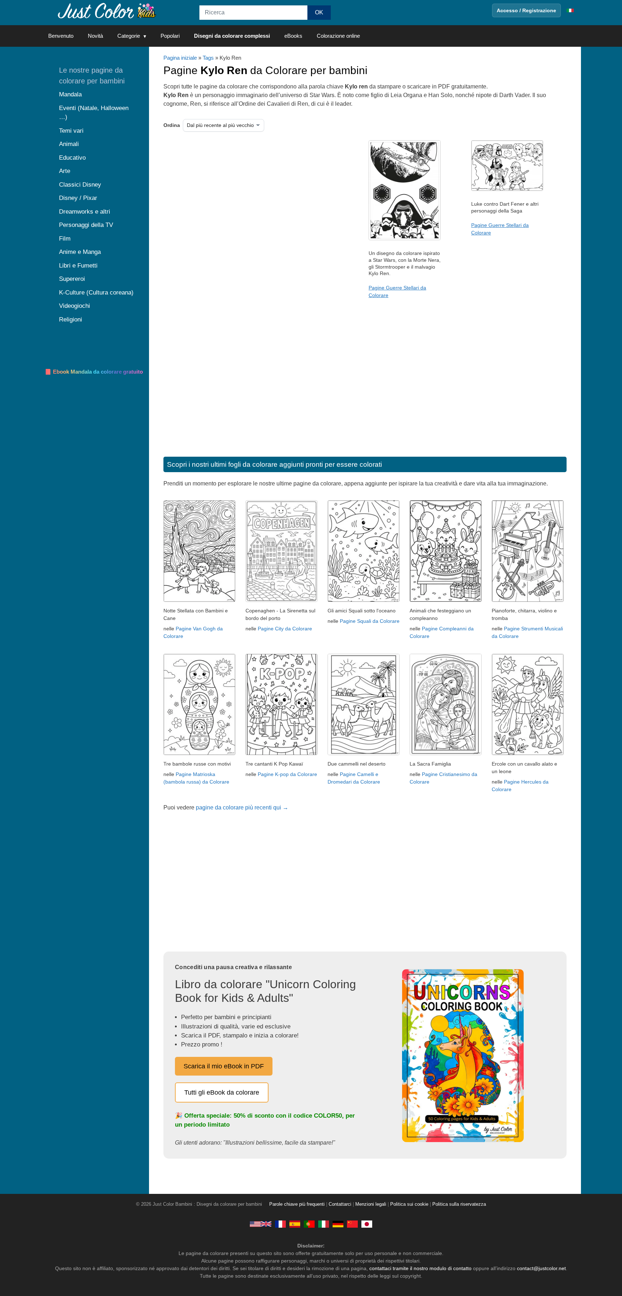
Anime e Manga (80, 251)
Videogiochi (74, 305)
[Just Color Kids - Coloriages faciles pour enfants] (280, 1223)
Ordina (171, 125)
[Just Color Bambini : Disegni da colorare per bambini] (107, 10)
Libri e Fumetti (78, 265)
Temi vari (71, 130)
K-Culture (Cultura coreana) (96, 292)
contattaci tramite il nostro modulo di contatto (420, 1268)
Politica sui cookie (409, 1204)
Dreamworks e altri (84, 211)
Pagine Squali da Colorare (370, 621)
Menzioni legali (370, 1204)
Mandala (70, 94)
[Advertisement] (237, 197)
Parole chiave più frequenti (297, 1204)
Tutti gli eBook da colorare (221, 1092)
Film (65, 238)
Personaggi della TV (86, 225)
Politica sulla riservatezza (459, 1204)
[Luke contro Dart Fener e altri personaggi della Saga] (507, 189)
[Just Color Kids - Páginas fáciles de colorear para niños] (294, 1223)
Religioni (70, 319)
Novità (95, 36)
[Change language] (570, 10)
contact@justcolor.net (541, 1268)
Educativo (72, 157)
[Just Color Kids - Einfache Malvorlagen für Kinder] (338, 1223)
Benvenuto (60, 36)
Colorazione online (338, 36)
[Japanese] (366, 1223)
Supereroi (72, 278)
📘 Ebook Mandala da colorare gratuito (94, 372)
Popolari (170, 36)
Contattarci (340, 1204)
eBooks (293, 36)
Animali (69, 144)
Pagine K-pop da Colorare (287, 774)
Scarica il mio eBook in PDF (224, 1066)
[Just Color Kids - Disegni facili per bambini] (323, 1223)
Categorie (128, 36)
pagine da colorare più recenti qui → (242, 807)
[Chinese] (352, 1223)
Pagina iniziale (180, 58)
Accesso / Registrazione (526, 10)
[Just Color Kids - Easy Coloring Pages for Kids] (260, 1223)
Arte (64, 171)
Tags (208, 58)
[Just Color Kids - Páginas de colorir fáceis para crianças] (309, 1223)
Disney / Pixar (78, 198)
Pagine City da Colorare (285, 628)
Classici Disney (80, 184)
